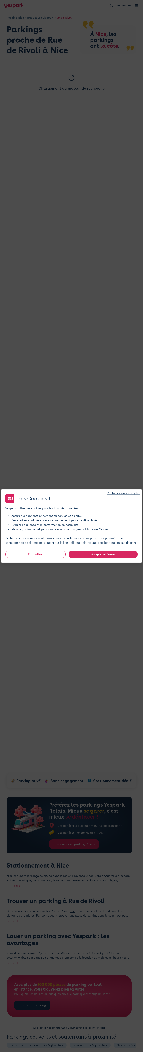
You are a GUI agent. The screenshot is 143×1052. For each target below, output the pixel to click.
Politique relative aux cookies (88, 542)
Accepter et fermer (103, 554)
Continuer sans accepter (123, 493)
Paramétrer (35, 554)
